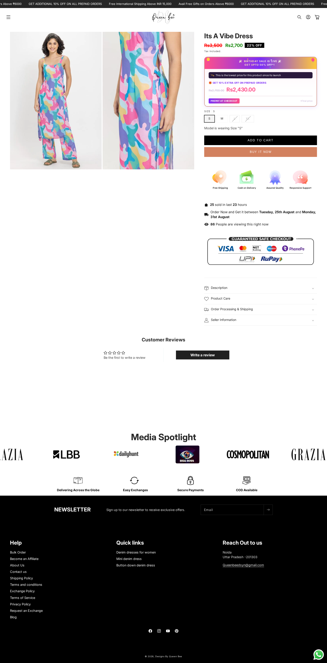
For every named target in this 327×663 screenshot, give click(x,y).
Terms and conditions (26, 584)
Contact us (18, 572)
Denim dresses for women (136, 552)
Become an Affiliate (24, 559)
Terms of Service (22, 598)
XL (250, 119)
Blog (13, 617)
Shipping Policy (21, 578)
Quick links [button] (130, 543)
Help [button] (16, 543)
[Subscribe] (268, 510)
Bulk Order (18, 552)
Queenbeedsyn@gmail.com (243, 565)
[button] (8, 17)
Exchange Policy (22, 591)
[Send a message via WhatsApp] (319, 655)
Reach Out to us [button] (242, 543)
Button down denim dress (135, 565)
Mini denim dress (129, 559)
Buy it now (261, 152)
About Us (17, 565)
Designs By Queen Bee (168, 656)
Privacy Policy (20, 604)
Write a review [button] (202, 355)
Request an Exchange (26, 610)
